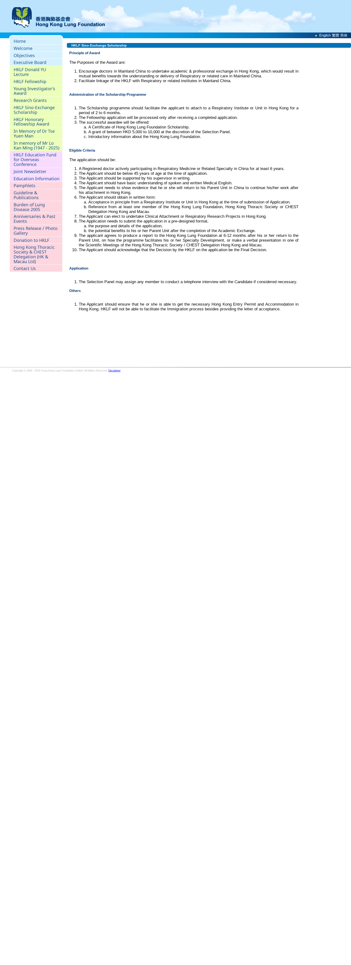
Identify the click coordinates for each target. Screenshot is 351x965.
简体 (343, 35)
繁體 (335, 35)
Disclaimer (114, 370)
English (325, 35)
